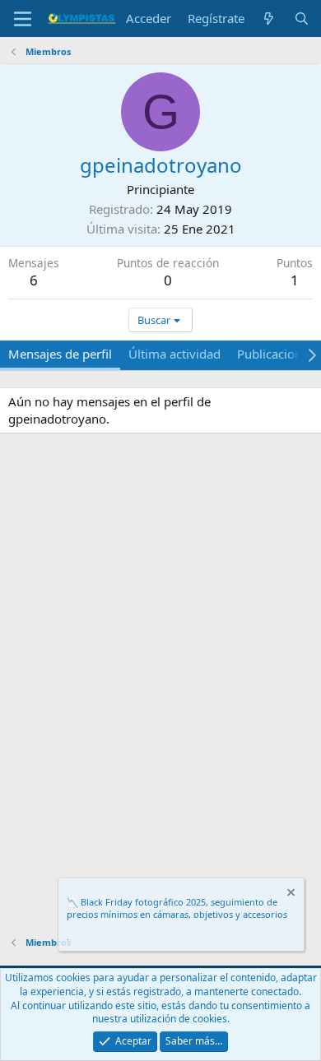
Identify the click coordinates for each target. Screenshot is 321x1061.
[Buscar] (302, 18)
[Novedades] (269, 18)
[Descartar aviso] (289, 894)
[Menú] (22, 18)
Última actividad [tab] (174, 353)
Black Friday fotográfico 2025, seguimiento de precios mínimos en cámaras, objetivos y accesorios (177, 908)
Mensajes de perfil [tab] (60, 353)
